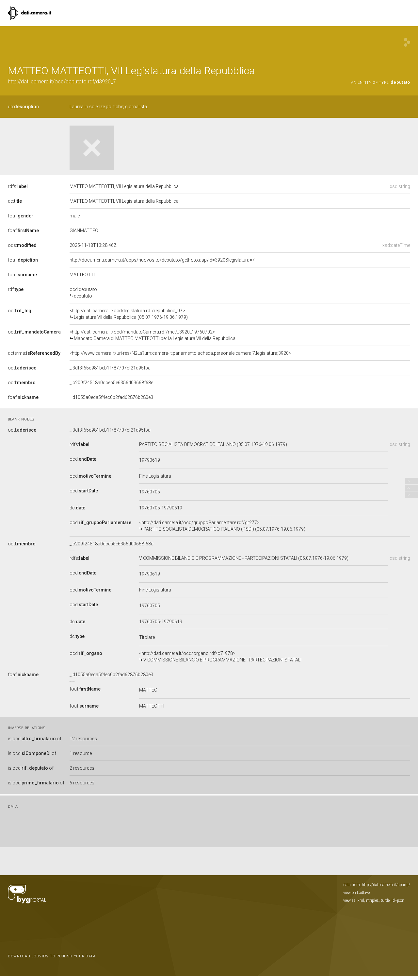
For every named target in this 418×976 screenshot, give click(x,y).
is (34, 738)
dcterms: (34, 353)
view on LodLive (356, 892)
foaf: (20, 215)
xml (361, 900)
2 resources (82, 768)
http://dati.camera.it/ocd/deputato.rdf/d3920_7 (62, 81)
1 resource (81, 753)
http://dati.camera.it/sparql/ (386, 884)
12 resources (83, 738)
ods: (22, 245)
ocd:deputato (83, 293)
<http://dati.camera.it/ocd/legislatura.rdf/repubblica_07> (129, 314)
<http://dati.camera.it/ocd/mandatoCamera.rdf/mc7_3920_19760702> (152, 335)
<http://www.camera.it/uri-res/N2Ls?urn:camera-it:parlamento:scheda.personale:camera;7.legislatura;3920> (180, 353)
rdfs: (18, 186)
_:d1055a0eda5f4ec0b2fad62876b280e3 (111, 397)
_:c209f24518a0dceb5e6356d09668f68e (111, 382)
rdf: (16, 289)
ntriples (372, 900)
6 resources (82, 782)
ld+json (398, 900)
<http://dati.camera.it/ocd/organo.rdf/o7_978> (220, 656)
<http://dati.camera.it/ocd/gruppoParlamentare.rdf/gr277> (222, 526)
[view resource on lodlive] (407, 42)
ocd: (19, 310)
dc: (23, 106)
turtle (385, 900)
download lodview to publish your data (52, 956)
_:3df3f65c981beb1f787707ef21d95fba (110, 367)
